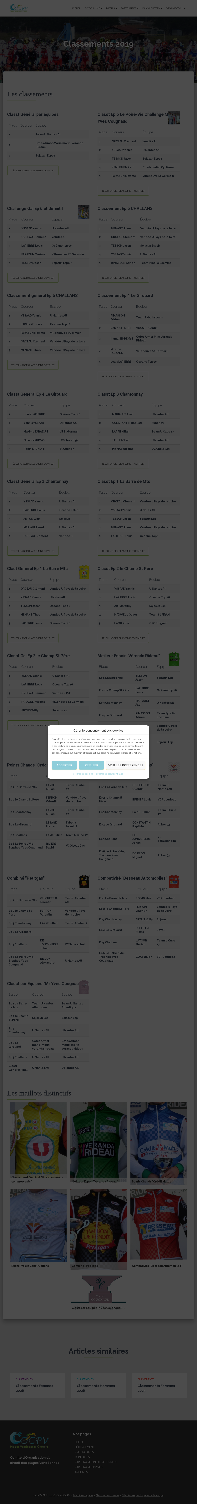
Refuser (91, 765)
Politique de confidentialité (109, 773)
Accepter (64, 765)
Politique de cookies (82, 773)
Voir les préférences (125, 765)
